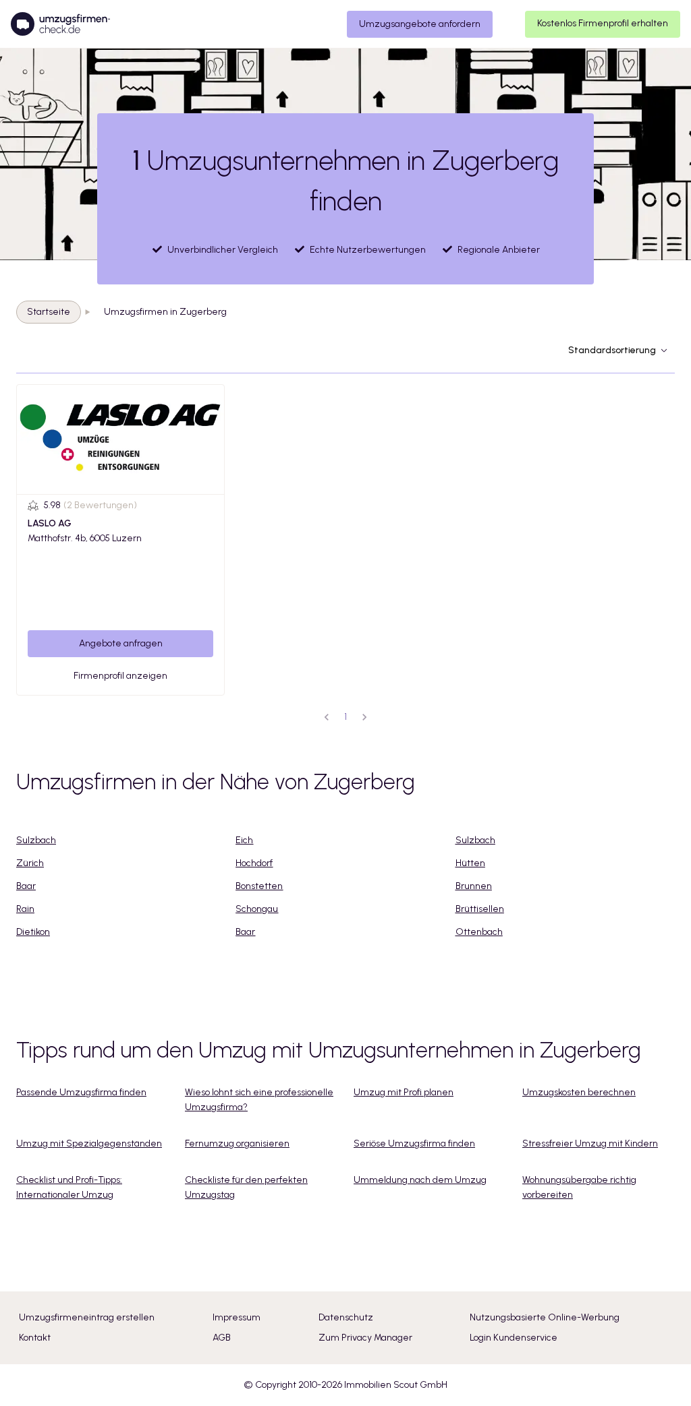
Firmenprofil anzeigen (120, 675)
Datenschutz (346, 1317)
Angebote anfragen (121, 643)
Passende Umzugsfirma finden (81, 1092)
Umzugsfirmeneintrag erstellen (87, 1317)
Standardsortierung (612, 350)
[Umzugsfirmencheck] (60, 24)
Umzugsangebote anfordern (419, 24)
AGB (222, 1337)
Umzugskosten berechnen (579, 1092)
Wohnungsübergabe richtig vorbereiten (579, 1187)
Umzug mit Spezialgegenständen (89, 1143)
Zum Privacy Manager (365, 1337)
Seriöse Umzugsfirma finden (414, 1143)
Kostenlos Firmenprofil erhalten (602, 23)
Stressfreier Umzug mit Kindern (590, 1143)
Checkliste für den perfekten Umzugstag (246, 1187)
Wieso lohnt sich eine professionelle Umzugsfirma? (259, 1100)
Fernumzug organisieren (237, 1143)
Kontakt (35, 1337)
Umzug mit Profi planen (403, 1092)
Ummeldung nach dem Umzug (420, 1180)
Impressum (236, 1317)
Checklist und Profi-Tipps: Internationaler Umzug (69, 1187)
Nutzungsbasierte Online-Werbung (544, 1317)
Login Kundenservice (513, 1337)
